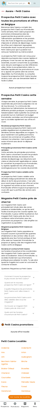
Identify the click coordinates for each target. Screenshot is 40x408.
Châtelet (25, 373)
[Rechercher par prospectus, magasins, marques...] (29, 3)
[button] (20, 277)
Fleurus (4, 386)
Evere (3, 382)
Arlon (23, 352)
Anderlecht (26, 348)
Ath (2, 357)
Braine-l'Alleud (7, 368)
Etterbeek (25, 377)
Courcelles (6, 377)
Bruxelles (25, 368)
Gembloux (25, 391)
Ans (3, 352)
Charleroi (5, 373)
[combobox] (17, 3)
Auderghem (26, 357)
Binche (24, 361)
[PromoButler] (4, 3)
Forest (24, 386)
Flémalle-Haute (28, 382)
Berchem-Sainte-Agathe (9, 362)
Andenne (5, 348)
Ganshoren (6, 391)
